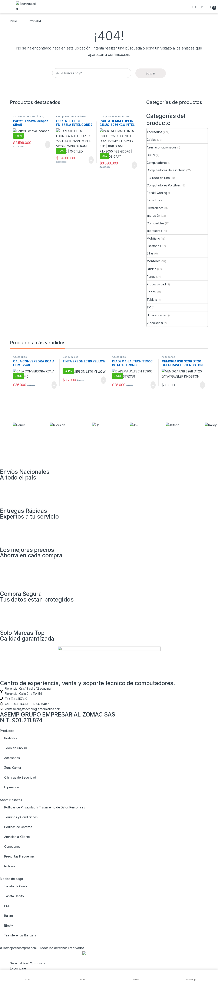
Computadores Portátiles (28, 116)
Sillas (150, 253)
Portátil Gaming (157, 193)
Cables (151, 139)
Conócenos (12, 846)
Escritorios (154, 246)
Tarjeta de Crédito (16, 886)
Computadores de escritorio (166, 170)
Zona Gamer (12, 767)
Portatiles (10, 738)
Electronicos (155, 208)
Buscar (194, 6)
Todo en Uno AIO (16, 748)
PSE (7, 906)
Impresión (153, 215)
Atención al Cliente (17, 837)
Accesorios (154, 132)
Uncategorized (157, 315)
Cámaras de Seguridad (20, 777)
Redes (151, 292)
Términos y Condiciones (21, 817)
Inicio (13, 21)
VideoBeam (155, 323)
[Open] (7, 6)
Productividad (156, 284)
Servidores (154, 200)
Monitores (154, 261)
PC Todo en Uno (158, 178)
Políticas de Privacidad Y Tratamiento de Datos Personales (44, 807)
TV (149, 307)
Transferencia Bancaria (20, 935)
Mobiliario (153, 238)
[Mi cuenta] (203, 6)
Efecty (8, 925)
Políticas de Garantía (18, 827)
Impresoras (154, 231)
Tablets (152, 299)
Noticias (9, 866)
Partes (151, 276)
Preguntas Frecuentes (19, 856)
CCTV (151, 155)
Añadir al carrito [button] (46, 144)
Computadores (157, 162)
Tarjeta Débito (14, 896)
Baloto (8, 915)
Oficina (151, 269)
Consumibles (155, 223)
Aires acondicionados (161, 147)
